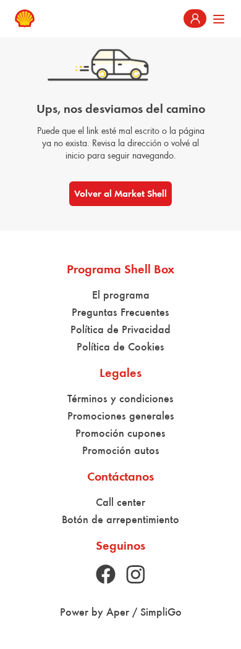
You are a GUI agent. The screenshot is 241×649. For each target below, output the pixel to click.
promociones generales (120, 416)
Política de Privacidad (120, 329)
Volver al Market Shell (120, 193)
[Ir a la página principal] (25, 18)
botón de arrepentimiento (120, 519)
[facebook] (106, 574)
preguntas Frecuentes (120, 312)
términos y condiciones (120, 398)
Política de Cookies (120, 346)
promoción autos (120, 450)
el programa (121, 295)
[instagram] (135, 574)
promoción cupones (120, 433)
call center (120, 502)
